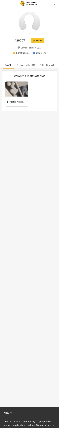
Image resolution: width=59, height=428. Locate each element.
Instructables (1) (26, 65)
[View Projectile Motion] (16, 89)
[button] (3, 4)
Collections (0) (47, 65)
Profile (8, 65)
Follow (39, 40)
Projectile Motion (15, 101)
